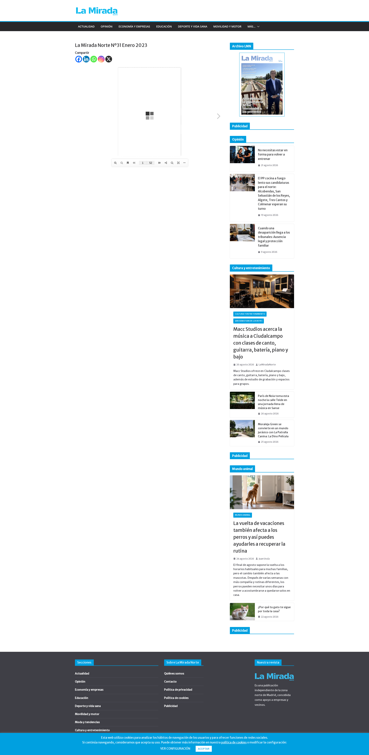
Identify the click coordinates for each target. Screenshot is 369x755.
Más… (251, 26)
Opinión (106, 26)
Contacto (170, 681)
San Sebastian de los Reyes (248, 321)
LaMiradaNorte (267, 364)
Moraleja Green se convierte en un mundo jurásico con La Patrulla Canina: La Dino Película (273, 430)
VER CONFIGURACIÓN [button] (175, 748)
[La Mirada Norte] (274, 672)
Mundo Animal (242, 515)
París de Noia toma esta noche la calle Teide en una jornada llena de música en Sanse (273, 402)
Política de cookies (176, 698)
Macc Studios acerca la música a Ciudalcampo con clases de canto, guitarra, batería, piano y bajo (260, 343)
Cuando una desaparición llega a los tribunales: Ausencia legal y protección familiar (274, 236)
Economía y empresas (134, 26)
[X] (108, 59)
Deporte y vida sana (192, 26)
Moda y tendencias (87, 722)
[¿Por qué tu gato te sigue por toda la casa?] (242, 612)
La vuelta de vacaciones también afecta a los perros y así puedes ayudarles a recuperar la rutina (259, 537)
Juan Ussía (264, 558)
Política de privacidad (178, 689)
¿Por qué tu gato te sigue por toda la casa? (274, 609)
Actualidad (86, 26)
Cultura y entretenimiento (250, 314)
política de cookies (234, 742)
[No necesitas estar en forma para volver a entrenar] (242, 159)
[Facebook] (78, 59)
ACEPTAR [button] (203, 748)
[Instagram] (101, 59)
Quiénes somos (174, 673)
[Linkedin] (86, 59)
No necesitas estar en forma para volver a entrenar (273, 154)
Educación (164, 26)
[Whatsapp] (93, 59)
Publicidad (171, 706)
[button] (257, 26)
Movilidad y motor (227, 26)
